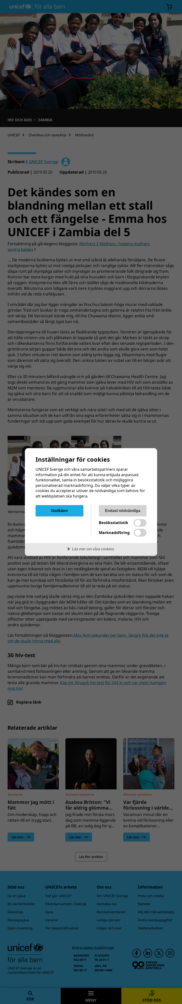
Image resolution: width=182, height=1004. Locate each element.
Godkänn (59, 510)
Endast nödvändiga (122, 510)
